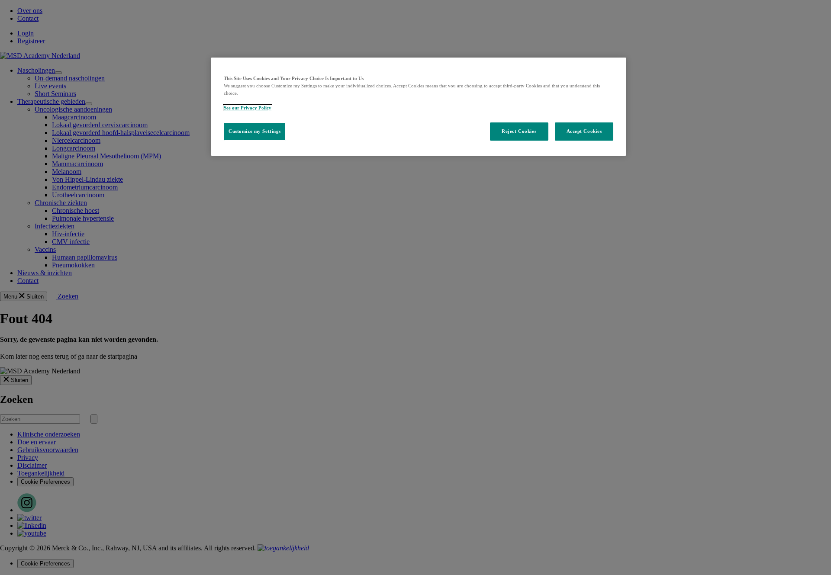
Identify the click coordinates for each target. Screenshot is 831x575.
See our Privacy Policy (247, 107)
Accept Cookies (584, 131)
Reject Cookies (519, 131)
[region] (418, 107)
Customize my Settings (255, 131)
